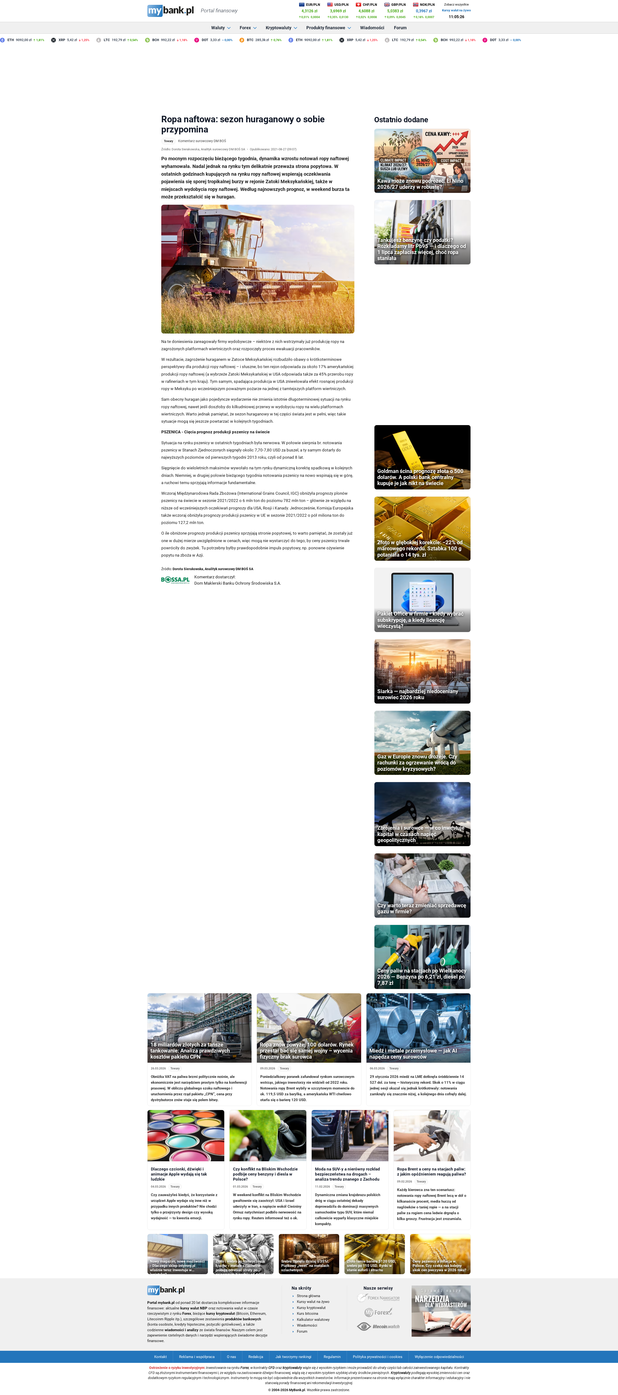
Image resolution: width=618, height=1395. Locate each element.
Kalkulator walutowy (313, 1319)
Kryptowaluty (278, 27)
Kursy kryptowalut (311, 1308)
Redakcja (255, 1357)
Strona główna (308, 1296)
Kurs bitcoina (307, 1313)
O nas (231, 1357)
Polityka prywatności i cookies (377, 1357)
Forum (400, 27)
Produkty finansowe (325, 27)
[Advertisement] (309, 77)
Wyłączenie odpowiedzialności (439, 1357)
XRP (42, 40)
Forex (245, 27)
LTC (87, 40)
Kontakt (160, 1357)
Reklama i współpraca (197, 1357)
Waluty (218, 27)
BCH (136, 40)
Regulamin (332, 1357)
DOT (186, 40)
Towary (168, 141)
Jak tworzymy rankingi (293, 1357)
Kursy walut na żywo (456, 10)
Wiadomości (372, 27)
